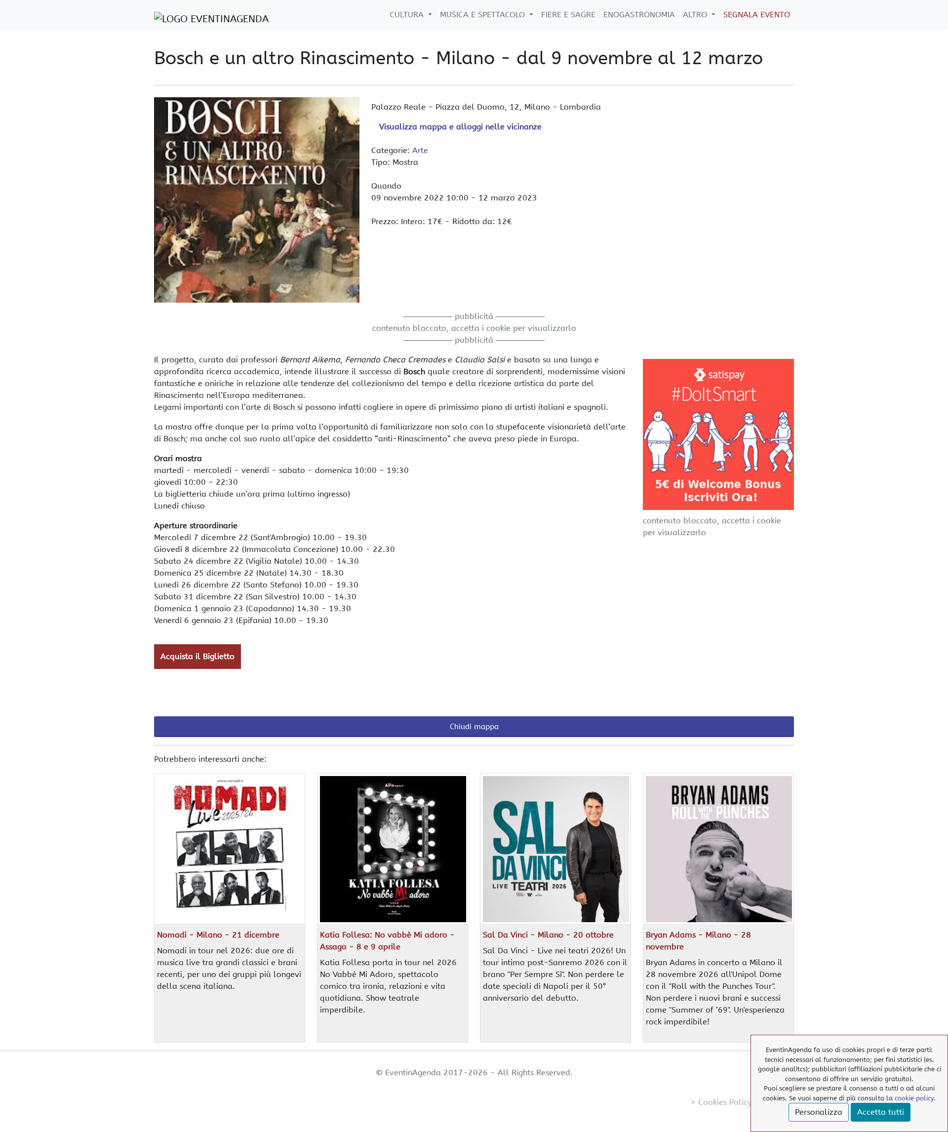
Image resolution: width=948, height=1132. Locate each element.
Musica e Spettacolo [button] (483, 14)
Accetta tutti (880, 1112)
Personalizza (818, 1112)
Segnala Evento (756, 14)
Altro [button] (696, 14)
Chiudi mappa (474, 726)
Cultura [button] (408, 14)
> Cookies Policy (721, 1102)
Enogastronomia (639, 14)
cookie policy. (915, 1098)
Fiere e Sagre (568, 14)
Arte (420, 150)
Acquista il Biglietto (197, 656)
